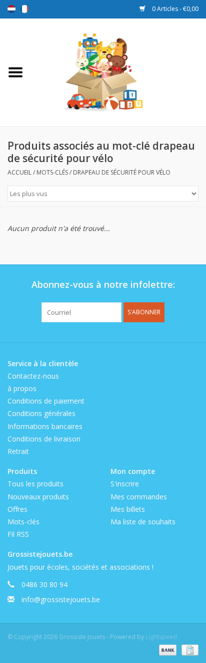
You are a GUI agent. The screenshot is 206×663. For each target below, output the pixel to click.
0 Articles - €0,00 (174, 8)
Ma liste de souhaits (143, 521)
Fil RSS (18, 534)
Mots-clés (52, 172)
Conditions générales (42, 413)
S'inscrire (124, 483)
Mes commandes (138, 496)
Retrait (18, 451)
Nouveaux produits (38, 496)
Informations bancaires (45, 426)
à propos (22, 388)
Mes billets (127, 509)
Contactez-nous (33, 376)
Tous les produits (36, 483)
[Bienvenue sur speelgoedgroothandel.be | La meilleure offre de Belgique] (119, 71)
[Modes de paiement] (167, 649)
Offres (18, 509)
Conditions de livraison (44, 438)
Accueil (20, 172)
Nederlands (12, 9)
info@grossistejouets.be (61, 599)
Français (24, 9)
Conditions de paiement (46, 401)
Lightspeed (161, 637)
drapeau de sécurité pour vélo (121, 172)
